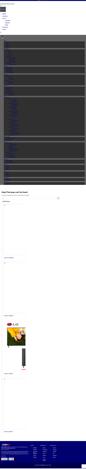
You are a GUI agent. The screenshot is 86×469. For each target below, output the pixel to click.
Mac (7, 44)
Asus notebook (9, 68)
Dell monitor (8, 88)
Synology (8, 183)
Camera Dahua (14, 100)
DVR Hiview (13, 109)
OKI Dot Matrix (12, 157)
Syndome (8, 176)
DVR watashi (13, 116)
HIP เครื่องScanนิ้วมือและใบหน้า (12, 137)
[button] (1, 5)
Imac (7, 47)
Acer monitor (9, 87)
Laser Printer (8, 152)
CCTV (5, 96)
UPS (4, 171)
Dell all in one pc (12, 59)
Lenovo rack (11, 79)
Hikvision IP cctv (12, 123)
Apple (5, 40)
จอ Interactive (11, 94)
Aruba (7, 165)
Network (5, 164)
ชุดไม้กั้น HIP (8, 140)
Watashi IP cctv (12, 135)
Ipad (7, 43)
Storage (5, 181)
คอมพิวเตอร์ (7, 22)
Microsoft (8, 180)
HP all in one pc (12, 60)
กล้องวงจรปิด (7, 20)
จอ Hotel (10, 95)
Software (5, 177)
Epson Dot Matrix (12, 156)
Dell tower (11, 82)
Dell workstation (12, 64)
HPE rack (10, 78)
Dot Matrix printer (9, 155)
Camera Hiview (14, 108)
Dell (9, 52)
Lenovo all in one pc (13, 62)
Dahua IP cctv (11, 119)
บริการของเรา (5, 16)
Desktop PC (6, 48)
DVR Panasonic (14, 113)
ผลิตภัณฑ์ (35, 447)
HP (9, 54)
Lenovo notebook (10, 72)
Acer (10, 51)
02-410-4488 (9, 448)
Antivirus (8, 179)
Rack (7, 75)
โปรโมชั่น (4, 14)
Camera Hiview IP (14, 128)
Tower (7, 80)
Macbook (8, 46)
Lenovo (10, 55)
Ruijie (7, 168)
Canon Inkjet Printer (13, 144)
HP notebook (9, 71)
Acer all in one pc (12, 58)
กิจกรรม (6, 25)
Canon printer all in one (13, 149)
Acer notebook (9, 67)
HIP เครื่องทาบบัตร (9, 139)
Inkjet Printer (9, 143)
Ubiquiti (7, 169)
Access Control (44, 460)
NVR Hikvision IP (14, 125)
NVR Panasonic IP (14, 133)
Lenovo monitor (9, 91)
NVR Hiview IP (14, 129)
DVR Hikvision (14, 105)
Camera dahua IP (14, 120)
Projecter (6, 159)
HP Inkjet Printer (12, 145)
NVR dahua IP (14, 121)
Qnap (7, 184)
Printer (5, 141)
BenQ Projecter (9, 161)
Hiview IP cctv (11, 127)
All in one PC (8, 56)
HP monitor (8, 90)
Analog (7, 98)
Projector (55, 449)
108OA (43, 465)
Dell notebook (9, 70)
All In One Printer (9, 147)
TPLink (7, 167)
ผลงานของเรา (5, 27)
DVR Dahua (13, 101)
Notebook (6, 66)
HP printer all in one (13, 151)
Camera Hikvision (14, 104)
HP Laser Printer (12, 153)
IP (6, 117)
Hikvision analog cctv (13, 103)
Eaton (7, 173)
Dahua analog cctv (12, 99)
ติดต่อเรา (4, 29)
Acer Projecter (9, 160)
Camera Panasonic (15, 112)
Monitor (5, 86)
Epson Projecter (9, 163)
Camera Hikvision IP (15, 124)
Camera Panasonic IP (15, 132)
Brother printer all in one (14, 148)
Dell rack (10, 76)
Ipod (7, 42)
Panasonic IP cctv (12, 131)
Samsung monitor (9, 92)
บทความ (4, 18)
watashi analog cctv (13, 115)
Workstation (8, 63)
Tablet (54, 457)
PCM (7, 175)
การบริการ (35, 453)
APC (7, 172)
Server (5, 74)
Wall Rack (8, 84)
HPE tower (11, 83)
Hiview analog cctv (12, 107)
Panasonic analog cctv (13, 111)
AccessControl (7, 136)
